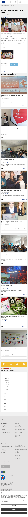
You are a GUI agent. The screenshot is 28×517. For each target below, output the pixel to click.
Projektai (2, 449)
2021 (5, 406)
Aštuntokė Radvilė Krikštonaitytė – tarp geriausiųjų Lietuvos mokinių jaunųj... (12, 96)
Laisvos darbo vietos (18, 445)
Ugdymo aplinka (4, 426)
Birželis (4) (7, 380)
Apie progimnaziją (4, 425)
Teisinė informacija (18, 456)
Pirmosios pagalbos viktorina (7, 159)
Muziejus (16, 430)
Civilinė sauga (17, 455)
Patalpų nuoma (17, 435)
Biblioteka (16, 436)
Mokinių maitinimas (18, 433)
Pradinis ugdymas (18, 426)
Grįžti (4, 71)
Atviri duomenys (18, 458)
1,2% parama (3, 452)
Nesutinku (14, 509)
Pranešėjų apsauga (18, 451)
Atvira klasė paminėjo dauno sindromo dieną (11, 348)
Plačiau (23, 105)
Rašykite (3, 466)
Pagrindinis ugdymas (18, 425)
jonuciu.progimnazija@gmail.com (9, 488)
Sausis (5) (6, 389)
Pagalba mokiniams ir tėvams (20, 429)
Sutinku (14, 513)
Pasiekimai (3, 429)
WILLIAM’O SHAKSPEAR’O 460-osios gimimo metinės (12, 128)
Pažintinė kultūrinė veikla (6, 285)
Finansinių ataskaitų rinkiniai (6, 446)
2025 (5, 393)
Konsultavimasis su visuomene (20, 448)
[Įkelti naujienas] (9, 2)
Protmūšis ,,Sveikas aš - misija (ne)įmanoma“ (11, 190)
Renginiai (13, 5)
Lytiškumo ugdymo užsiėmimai (8, 254)
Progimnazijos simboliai (5, 432)
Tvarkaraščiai (6, 418)
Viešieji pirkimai (4, 450)
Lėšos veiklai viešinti (5, 447)
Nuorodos (16, 443)
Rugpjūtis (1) (7, 378)
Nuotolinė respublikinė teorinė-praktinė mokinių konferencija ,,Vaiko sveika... (11, 222)
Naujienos (7, 5)
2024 (5, 396)
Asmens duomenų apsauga (20, 446)
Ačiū (13, 64)
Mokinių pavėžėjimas (18, 432)
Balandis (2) (7, 384)
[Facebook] (2, 472)
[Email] (4, 472)
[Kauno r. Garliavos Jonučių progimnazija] (3, 2)
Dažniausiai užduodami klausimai (21, 449)
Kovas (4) (6, 386)
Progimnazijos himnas (5, 430)
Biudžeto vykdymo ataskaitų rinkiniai (6, 444)
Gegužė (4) (7, 382)
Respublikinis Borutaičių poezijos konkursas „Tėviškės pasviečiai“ (13, 317)
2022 (5, 403)
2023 (5, 399)
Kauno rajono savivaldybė (14, 477)
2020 (5, 409)
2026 (5, 375)
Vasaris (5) (7, 387)
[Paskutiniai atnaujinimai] (15, 2)
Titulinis (2, 5)
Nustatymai (14, 505)
